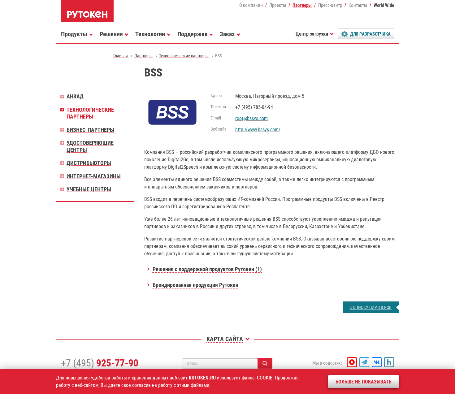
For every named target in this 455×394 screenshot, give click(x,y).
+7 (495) (99, 363)
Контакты (358, 5)
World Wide (384, 5)
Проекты (277, 5)
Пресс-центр (330, 5)
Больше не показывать (364, 382)
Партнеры (302, 5)
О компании (251, 5)
